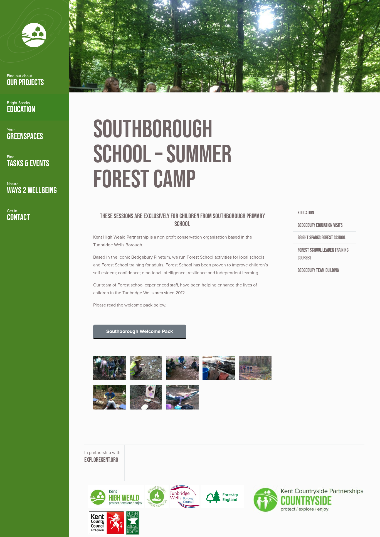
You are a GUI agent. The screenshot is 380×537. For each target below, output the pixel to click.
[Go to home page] (34, 34)
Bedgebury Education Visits (320, 225)
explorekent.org (101, 460)
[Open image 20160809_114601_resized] (219, 368)
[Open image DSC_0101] (146, 397)
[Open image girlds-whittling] (109, 397)
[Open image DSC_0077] (182, 397)
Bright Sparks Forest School (322, 237)
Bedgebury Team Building (318, 270)
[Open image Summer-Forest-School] (109, 368)
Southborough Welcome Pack (139, 331)
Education (306, 212)
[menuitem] (34, 80)
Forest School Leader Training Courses (323, 254)
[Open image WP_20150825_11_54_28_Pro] (182, 368)
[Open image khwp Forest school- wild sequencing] (146, 368)
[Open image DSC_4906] (255, 368)
